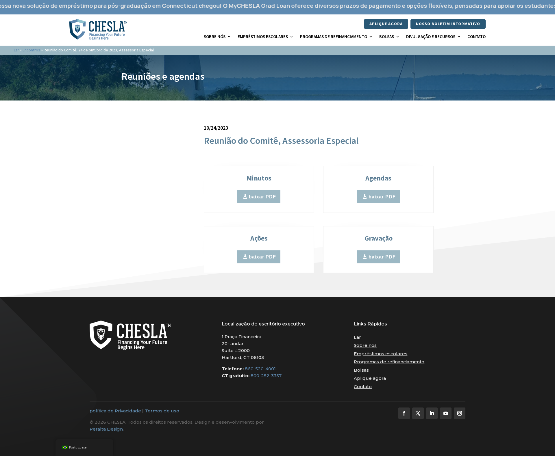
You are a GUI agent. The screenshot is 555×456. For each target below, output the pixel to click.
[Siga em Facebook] (404, 413)
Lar (16, 50)
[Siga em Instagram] (459, 413)
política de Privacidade (115, 411)
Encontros (31, 50)
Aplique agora (386, 23)
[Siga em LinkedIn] (432, 413)
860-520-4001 (260, 368)
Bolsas (386, 36)
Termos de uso (162, 411)
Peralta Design (106, 429)
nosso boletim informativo (448, 23)
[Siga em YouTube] (446, 413)
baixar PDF (262, 196)
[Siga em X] (418, 413)
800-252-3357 (266, 375)
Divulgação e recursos (430, 36)
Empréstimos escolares (263, 36)
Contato (476, 36)
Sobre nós (214, 36)
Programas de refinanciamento (333, 36)
